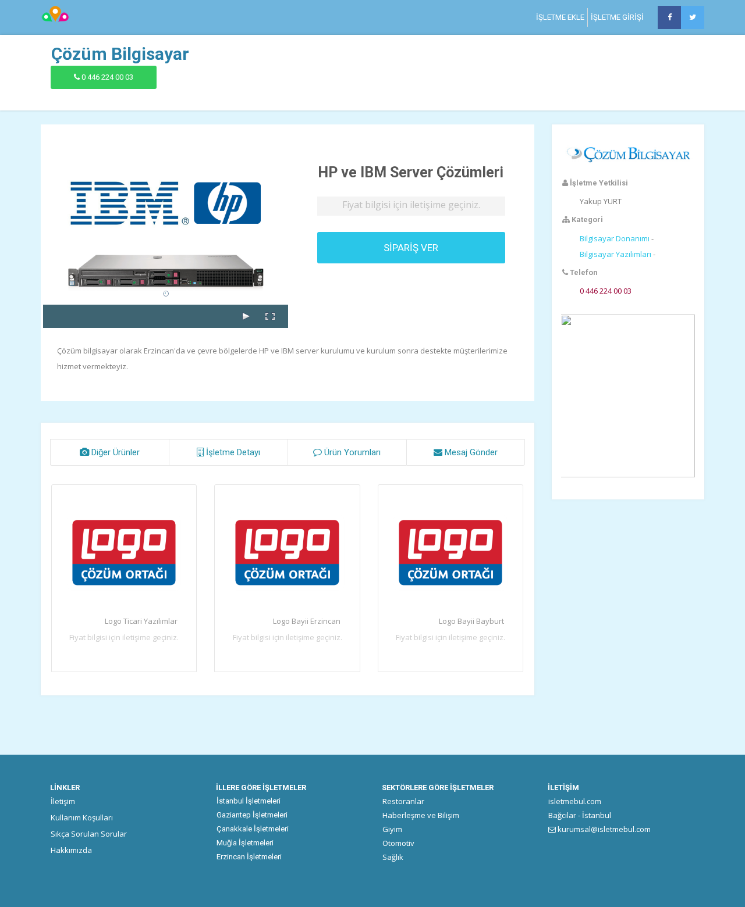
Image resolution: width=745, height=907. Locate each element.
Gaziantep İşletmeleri (252, 814)
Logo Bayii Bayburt (471, 621)
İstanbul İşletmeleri (249, 801)
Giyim (392, 829)
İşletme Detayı (232, 452)
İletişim (63, 801)
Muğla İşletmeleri (245, 842)
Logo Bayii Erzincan (306, 621)
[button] (628, 384)
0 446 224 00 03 (107, 77)
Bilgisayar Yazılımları (615, 254)
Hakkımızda (71, 850)
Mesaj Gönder (470, 452)
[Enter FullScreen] (270, 316)
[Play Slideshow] (245, 316)
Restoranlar (403, 801)
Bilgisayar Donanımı (615, 238)
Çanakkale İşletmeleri (253, 828)
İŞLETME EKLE (560, 17)
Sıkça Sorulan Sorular (89, 834)
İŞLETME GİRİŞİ (617, 17)
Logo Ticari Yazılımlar (141, 621)
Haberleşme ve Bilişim (420, 815)
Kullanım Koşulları (82, 817)
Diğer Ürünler (114, 452)
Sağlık (392, 857)
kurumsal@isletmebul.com (603, 829)
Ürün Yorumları (351, 452)
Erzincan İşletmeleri (249, 856)
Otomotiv (398, 843)
